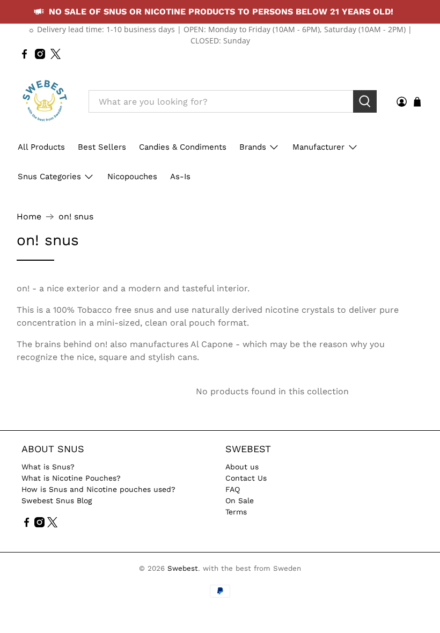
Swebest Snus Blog (56, 500)
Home (29, 216)
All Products (41, 147)
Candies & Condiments (182, 147)
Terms (236, 511)
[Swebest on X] (55, 54)
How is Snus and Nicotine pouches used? (98, 489)
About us (242, 466)
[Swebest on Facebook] (24, 54)
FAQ (232, 489)
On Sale (239, 500)
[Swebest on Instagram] (40, 54)
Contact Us (246, 478)
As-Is (180, 176)
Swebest (182, 568)
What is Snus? (48, 466)
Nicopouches (132, 176)
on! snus (75, 216)
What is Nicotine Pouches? (71, 478)
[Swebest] (44, 101)
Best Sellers (102, 147)
